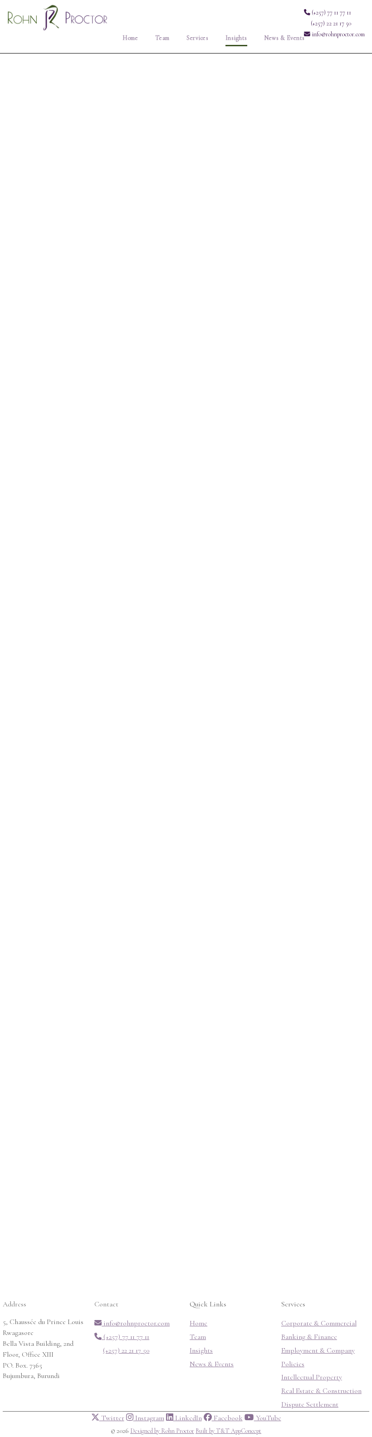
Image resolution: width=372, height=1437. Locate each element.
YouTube (267, 1417)
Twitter (111, 1417)
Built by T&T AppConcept (228, 1431)
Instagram (148, 1417)
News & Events (284, 38)
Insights (236, 38)
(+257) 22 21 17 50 (331, 23)
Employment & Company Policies (318, 1357)
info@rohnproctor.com (337, 34)
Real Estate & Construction (321, 1390)
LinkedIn (187, 1417)
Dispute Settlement (309, 1404)
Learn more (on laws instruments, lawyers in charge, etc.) (121, 474)
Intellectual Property (311, 1377)
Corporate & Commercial (319, 1323)
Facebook (227, 1417)
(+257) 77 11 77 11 (330, 12)
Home (130, 38)
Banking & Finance (309, 1336)
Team (162, 38)
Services (197, 38)
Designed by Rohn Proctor (162, 1431)
